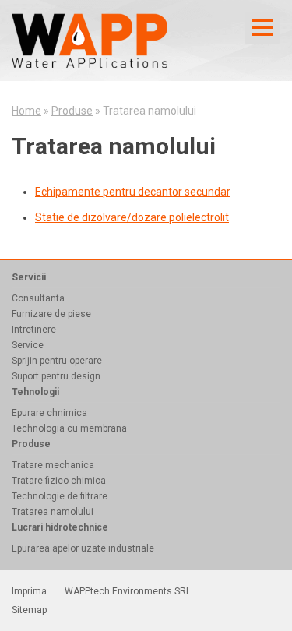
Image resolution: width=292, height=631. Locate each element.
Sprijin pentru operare (57, 360)
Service (28, 345)
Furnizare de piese (51, 313)
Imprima (29, 591)
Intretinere (34, 329)
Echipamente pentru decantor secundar (132, 191)
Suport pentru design (56, 376)
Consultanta (38, 298)
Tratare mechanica (53, 465)
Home (26, 110)
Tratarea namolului (52, 511)
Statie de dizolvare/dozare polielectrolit (132, 217)
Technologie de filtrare (59, 496)
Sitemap (29, 610)
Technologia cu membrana (69, 428)
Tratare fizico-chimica (59, 480)
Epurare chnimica (49, 412)
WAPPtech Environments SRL (128, 591)
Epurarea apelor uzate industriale (83, 548)
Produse (72, 110)
